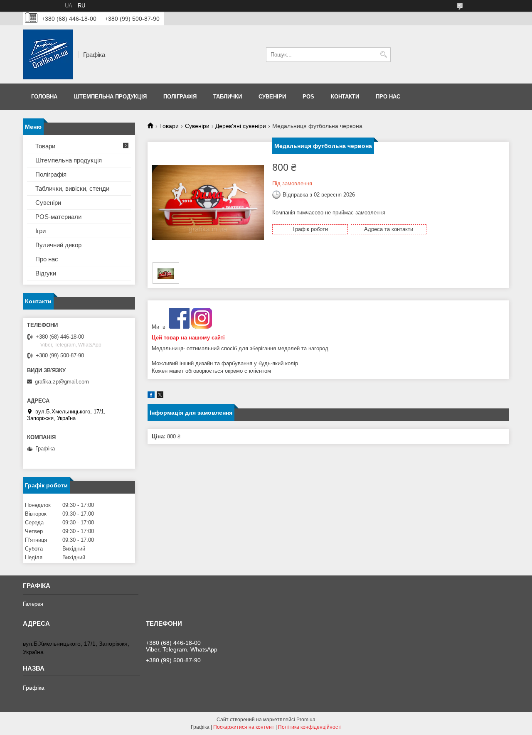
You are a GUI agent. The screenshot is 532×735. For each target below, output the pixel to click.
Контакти (345, 96)
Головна (44, 96)
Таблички (227, 96)
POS (308, 96)
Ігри (40, 230)
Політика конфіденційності (310, 727)
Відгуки (45, 273)
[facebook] (151, 396)
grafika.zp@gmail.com (62, 382)
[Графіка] (48, 54)
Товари (169, 126)
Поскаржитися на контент (243, 727)
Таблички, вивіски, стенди (72, 188)
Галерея (33, 604)
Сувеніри (272, 96)
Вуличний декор (58, 244)
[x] (160, 396)
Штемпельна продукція (110, 96)
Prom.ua (305, 720)
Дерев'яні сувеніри (240, 126)
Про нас (388, 96)
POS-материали (58, 216)
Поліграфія (180, 96)
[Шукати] (383, 54)
